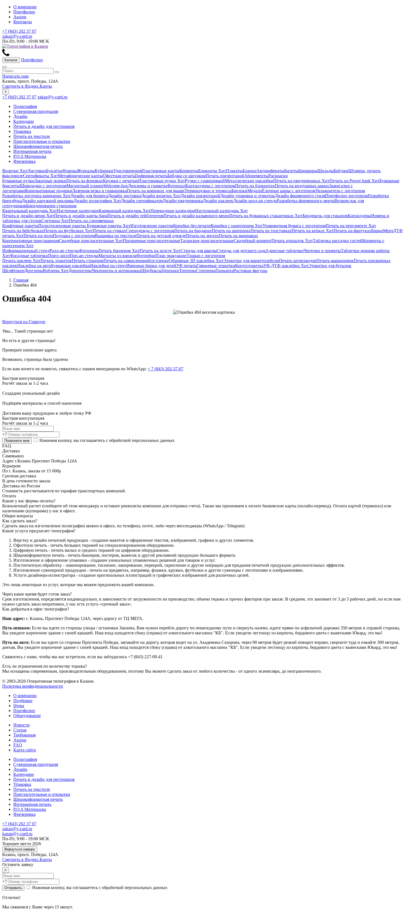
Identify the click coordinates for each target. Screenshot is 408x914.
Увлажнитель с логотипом (340, 190)
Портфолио (24, 11)
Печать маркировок (335, 260)
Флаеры (69, 170)
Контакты (22, 21)
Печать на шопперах (231, 230)
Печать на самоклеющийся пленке (136, 260)
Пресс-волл (59, 255)
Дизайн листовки (124, 195)
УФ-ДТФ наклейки (286, 265)
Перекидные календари (172, 210)
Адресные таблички (285, 250)
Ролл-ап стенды (64, 250)
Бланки (249, 170)
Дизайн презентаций (200, 195)
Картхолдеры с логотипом (210, 185)
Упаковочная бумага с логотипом (294, 225)
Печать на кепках (313, 230)
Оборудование (27, 715)
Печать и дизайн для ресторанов (44, 126)
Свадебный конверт (252, 240)
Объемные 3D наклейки (196, 260)
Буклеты (54, 170)
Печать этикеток (56, 260)
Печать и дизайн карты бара (80, 215)
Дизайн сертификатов (142, 200)
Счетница (55, 220)
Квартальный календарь (29, 210)
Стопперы (205, 270)
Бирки (377, 230)
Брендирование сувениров (51, 205)
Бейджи (341, 170)
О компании (25, 6)
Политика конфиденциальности (32, 686)
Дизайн (20, 116)
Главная (20, 280)
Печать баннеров (119, 250)
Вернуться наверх (19, 849)
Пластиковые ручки (161, 180)
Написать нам (15, 76)
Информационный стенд (25, 250)
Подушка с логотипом (74, 235)
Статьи (20, 730)
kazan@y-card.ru (17, 833)
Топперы (187, 270)
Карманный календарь (124, 210)
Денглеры (33, 270)
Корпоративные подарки (48, 190)
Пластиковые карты (160, 170)
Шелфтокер (13, 270)
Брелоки (239, 190)
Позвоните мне (16, 441)
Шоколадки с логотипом (43, 185)
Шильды (325, 170)
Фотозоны (89, 250)
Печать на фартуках (352, 230)
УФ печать (186, 265)
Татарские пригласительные (207, 240)
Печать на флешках (84, 180)
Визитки (14, 170)
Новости (21, 725)
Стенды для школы (199, 250)
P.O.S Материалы (29, 156)
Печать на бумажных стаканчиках (266, 215)
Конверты (188, 170)
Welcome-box (116, 185)
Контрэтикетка (249, 265)
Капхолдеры (359, 215)
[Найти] (57, 72)
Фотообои (145, 255)
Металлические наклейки (249, 180)
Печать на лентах (202, 235)
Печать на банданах (193, 230)
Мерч (388, 230)
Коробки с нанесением (237, 225)
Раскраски (278, 175)
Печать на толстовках (271, 230)
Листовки (36, 170)
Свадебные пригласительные (91, 240)
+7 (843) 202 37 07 (19, 31)
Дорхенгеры (80, 270)
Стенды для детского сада (241, 250)
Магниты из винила (117, 255)
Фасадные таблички (29, 255)
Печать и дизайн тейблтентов (135, 215)
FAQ (17, 745)
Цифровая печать (151, 175)
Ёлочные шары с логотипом (288, 190)
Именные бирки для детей (151, 265)
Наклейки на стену (108, 265)
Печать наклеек (21, 260)
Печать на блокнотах (255, 185)
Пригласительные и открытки (41, 141)
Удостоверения (127, 170)
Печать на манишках (238, 235)
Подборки (22, 700)
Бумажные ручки (18, 180)
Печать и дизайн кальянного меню (196, 215)
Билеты (291, 170)
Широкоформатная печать (38, 146)
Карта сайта (24, 750)
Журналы (86, 170)
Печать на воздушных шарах (302, 185)
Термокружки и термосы (208, 190)
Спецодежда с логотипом (150, 230)
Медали (254, 190)
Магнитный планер (85, 185)
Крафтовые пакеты (20, 225)
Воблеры (56, 270)
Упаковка (22, 131)
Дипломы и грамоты (147, 185)
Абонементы (256, 175)
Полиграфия (25, 106)
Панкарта (224, 270)
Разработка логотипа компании (36, 195)
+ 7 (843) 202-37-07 (165, 368)
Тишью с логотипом (206, 255)
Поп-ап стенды (84, 255)
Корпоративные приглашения (30, 240)
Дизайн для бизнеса (89, 195)
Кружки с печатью (120, 180)
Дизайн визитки (161, 195)
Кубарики (104, 170)
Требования (24, 735)
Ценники (170, 270)
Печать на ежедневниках (301, 180)
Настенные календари (78, 210)
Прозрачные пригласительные (151, 240)
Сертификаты (40, 175)
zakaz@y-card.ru (17, 36)
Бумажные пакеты (108, 225)
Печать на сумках (109, 230)
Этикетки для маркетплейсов (251, 260)
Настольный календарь (221, 210)
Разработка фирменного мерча (305, 200)
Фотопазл (176, 185)
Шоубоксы (151, 270)
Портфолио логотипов (346, 195)
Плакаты (234, 170)
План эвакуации (171, 255)
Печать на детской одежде (161, 235)
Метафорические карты (80, 175)
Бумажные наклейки (70, 265)
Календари (23, 121)
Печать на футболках (68, 230)
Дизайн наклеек (218, 200)
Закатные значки (50, 180)
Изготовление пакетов (151, 225)
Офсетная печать (119, 175)
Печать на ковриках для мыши (156, 190)
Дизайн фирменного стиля (300, 195)
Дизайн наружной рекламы (48, 200)
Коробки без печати (192, 225)
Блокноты (212, 170)
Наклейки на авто (34, 265)
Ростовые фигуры (250, 270)
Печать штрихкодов (297, 260)
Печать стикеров (88, 260)
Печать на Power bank (354, 180)
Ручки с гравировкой (205, 180)
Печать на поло (38, 235)
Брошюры (307, 170)
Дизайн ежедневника (183, 200)
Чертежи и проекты (322, 250)
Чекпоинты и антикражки (116, 270)
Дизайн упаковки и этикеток (247, 195)
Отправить (13, 888)
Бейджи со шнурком (186, 175)
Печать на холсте (160, 250)
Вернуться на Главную (23, 321)
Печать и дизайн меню (28, 215)
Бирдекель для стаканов (325, 215)
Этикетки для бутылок (330, 265)
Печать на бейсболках (23, 230)
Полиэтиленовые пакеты (62, 225)
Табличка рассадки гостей (337, 240)
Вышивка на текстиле (116, 235)
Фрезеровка (24, 161)
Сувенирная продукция (35, 111)
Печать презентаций (225, 175)
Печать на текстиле (31, 136)
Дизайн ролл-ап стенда (255, 200)
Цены (18, 705)
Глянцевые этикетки (215, 265)
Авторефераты (270, 170)
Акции (19, 16)
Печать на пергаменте (351, 225)
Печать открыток (292, 240)
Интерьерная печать (32, 151)
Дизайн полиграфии (97, 200)
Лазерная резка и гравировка (99, 190)
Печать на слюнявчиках (91, 220)
